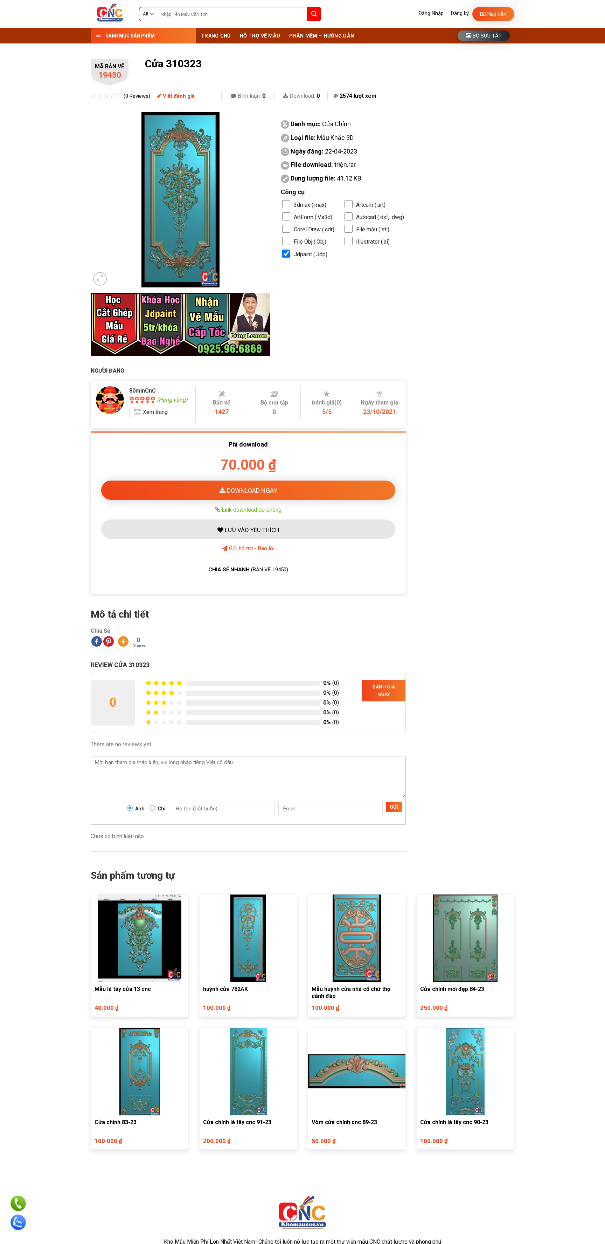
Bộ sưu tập (486, 36)
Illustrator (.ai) (373, 241)
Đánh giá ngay (384, 690)
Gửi (394, 807)
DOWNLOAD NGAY (251, 490)
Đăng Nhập (431, 13)
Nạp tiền (496, 14)
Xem (155, 412)
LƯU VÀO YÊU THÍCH (251, 529)
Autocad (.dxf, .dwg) (380, 217)
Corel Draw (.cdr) (314, 229)
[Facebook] (96, 641)
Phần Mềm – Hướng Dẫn (321, 36)
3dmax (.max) (310, 205)
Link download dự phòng (250, 509)
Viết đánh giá (178, 96)
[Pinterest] (108, 641)
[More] (123, 641)
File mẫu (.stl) (372, 229)
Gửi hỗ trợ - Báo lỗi (251, 548)
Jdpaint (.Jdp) (310, 254)
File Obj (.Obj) (310, 241)
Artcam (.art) (370, 205)
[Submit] (314, 14)
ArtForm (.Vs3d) (313, 217)
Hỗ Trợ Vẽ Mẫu (260, 36)
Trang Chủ (216, 36)
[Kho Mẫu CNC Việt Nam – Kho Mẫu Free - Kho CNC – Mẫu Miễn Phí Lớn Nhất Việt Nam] (109, 14)
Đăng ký (460, 13)
